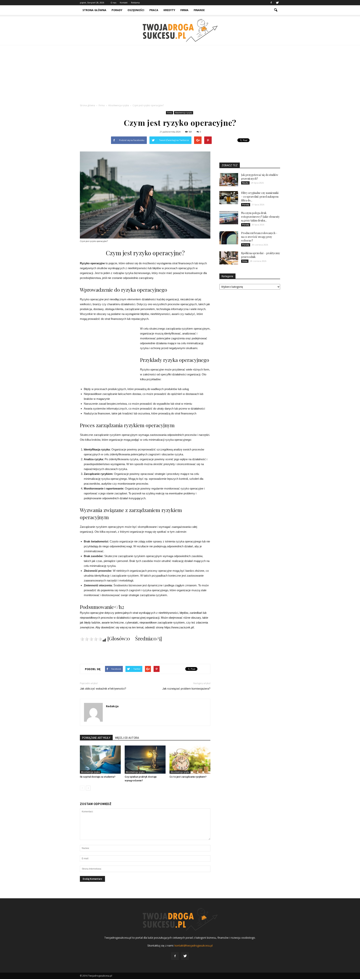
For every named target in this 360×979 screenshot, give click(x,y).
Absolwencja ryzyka (183, 112)
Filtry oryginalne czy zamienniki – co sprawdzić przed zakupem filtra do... (259, 196)
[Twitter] (277, 2)
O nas (113, 2)
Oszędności (136, 10)
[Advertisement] (180, 73)
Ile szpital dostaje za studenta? (97, 776)
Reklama (135, 2)
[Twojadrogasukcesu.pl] (180, 30)
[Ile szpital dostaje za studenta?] (100, 760)
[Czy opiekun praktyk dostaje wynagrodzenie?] (145, 760)
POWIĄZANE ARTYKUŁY (96, 737)
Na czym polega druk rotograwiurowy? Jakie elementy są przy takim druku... (260, 216)
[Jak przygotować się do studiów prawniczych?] (228, 179)
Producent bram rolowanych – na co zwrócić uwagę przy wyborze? (259, 236)
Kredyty (169, 10)
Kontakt (124, 2)
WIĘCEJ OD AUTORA (127, 737)
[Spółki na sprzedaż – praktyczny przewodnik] (228, 257)
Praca (153, 10)
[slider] (91, 639)
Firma (184, 10)
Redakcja (112, 706)
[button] (275, 10)
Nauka (245, 182)
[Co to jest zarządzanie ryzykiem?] (190, 760)
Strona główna (94, 10)
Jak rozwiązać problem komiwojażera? (186, 688)
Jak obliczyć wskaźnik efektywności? (103, 688)
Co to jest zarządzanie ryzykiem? (188, 776)
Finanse (199, 10)
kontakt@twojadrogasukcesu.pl (194, 945)
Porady (117, 10)
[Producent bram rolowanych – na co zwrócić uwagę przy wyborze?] (228, 237)
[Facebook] (271, 2)
